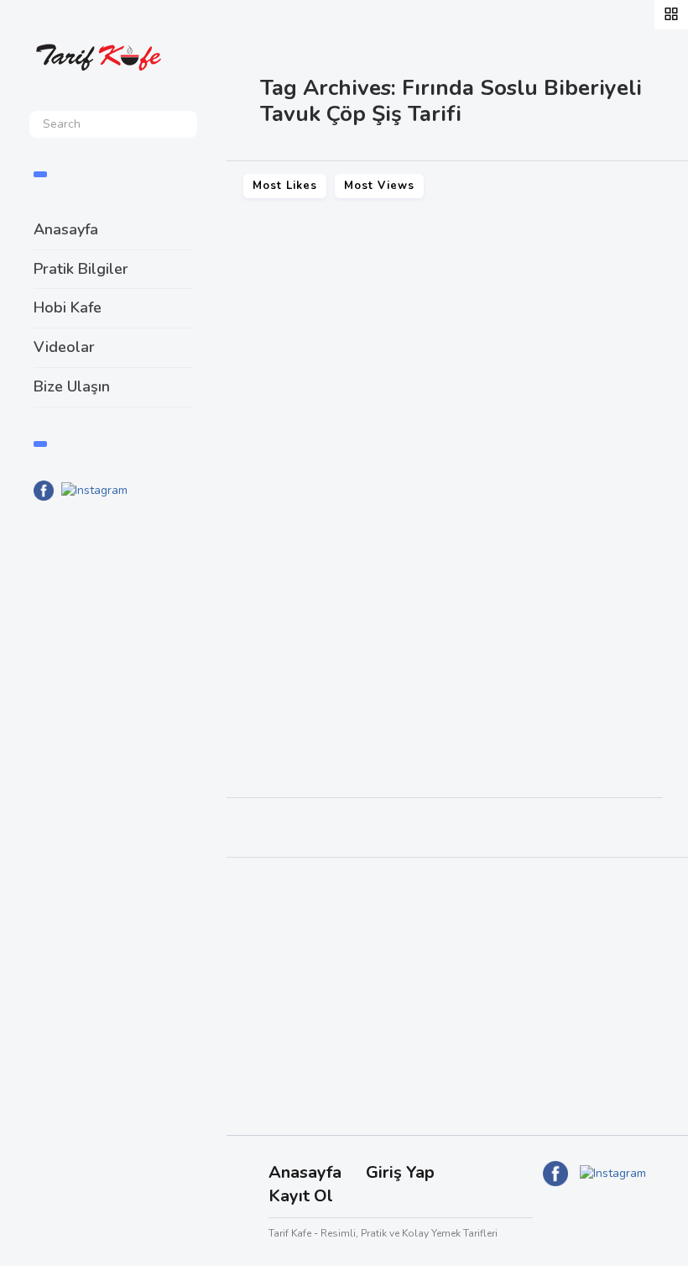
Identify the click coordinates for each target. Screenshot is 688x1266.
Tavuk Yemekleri (291, 607)
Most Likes (285, 185)
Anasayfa (66, 229)
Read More (278, 684)
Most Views (379, 185)
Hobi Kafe (68, 307)
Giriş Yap (400, 1172)
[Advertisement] (113, 790)
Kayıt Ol (300, 1196)
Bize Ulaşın (72, 386)
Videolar (64, 347)
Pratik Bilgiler (81, 269)
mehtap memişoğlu (554, 737)
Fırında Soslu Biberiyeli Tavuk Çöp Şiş (398, 576)
